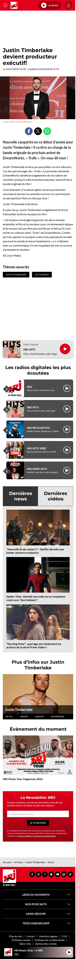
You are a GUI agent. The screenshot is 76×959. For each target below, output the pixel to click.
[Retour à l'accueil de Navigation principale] (14, 5)
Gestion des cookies (46, 943)
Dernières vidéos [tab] (55, 496)
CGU (64, 936)
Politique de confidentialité (50, 939)
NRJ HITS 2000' (36, 448)
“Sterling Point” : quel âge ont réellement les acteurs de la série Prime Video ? (33, 645)
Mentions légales (48, 936)
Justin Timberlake (19, 709)
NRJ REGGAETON (38, 427)
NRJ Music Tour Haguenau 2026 (23, 779)
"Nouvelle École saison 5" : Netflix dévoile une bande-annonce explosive (35, 550)
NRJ (29, 386)
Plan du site (15, 936)
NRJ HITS (29, 349)
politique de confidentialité (44, 836)
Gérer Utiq (25, 943)
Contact (30, 936)
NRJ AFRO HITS (37, 468)
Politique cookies (21, 939)
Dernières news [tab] (20, 496)
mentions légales (24, 836)
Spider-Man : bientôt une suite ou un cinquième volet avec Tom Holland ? (35, 598)
